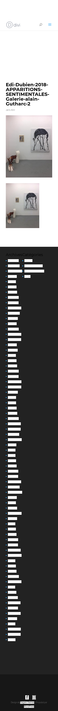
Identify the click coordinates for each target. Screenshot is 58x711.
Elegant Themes (27, 702)
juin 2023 (12, 355)
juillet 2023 (13, 350)
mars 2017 (12, 592)
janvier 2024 (13, 329)
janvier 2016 (13, 608)
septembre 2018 (15, 555)
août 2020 (12, 497)
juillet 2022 (13, 392)
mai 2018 (11, 560)
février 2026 (13, 260)
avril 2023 (12, 360)
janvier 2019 (13, 544)
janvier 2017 (13, 597)
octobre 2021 (13, 434)
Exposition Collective (33, 265)
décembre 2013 (14, 634)
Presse (27, 276)
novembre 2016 (14, 602)
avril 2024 (12, 323)
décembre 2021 (14, 423)
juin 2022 (12, 397)
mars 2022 (12, 413)
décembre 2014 (14, 629)
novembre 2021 (14, 429)
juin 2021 (11, 450)
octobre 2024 (14, 313)
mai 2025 (12, 281)
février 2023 (13, 371)
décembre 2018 (14, 550)
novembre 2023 (14, 339)
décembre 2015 (14, 613)
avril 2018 (12, 566)
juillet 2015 (12, 618)
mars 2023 (12, 365)
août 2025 (12, 276)
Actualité (28, 260)
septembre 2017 (14, 581)
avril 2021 (12, 460)
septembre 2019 (15, 513)
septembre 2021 (15, 439)
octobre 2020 (14, 487)
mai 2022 (12, 402)
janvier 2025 (13, 302)
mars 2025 (12, 292)
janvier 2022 (13, 418)
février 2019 (13, 539)
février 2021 (13, 471)
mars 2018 (12, 571)
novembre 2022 (14, 387)
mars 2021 (12, 466)
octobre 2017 (13, 576)
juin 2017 (11, 587)
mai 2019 (11, 523)
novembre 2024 (14, 308)
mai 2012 (11, 639)
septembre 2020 (15, 492)
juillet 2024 (13, 318)
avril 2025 (12, 287)
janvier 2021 (13, 476)
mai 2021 (11, 455)
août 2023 (12, 344)
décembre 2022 (14, 381)
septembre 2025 (15, 271)
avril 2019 (12, 529)
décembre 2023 (14, 334)
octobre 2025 (14, 265)
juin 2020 (12, 502)
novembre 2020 (14, 481)
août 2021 (12, 444)
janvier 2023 (13, 376)
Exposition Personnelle (34, 271)
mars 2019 (12, 534)
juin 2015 (11, 623)
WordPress (29, 706)
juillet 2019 (12, 518)
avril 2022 (12, 408)
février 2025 (13, 297)
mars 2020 (12, 508)
